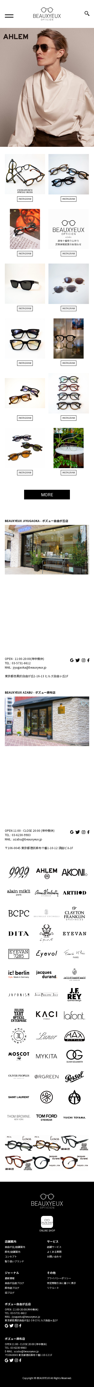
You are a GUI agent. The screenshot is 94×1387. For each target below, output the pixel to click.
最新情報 (9, 1278)
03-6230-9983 (21, 835)
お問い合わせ (54, 1256)
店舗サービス (54, 1247)
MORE (47, 494)
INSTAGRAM (25, 199)
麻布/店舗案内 (12, 1251)
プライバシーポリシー (59, 1278)
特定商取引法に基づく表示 (61, 1283)
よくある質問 (54, 1251)
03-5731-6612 (21, 663)
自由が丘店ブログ (14, 1283)
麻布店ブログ (12, 1288)
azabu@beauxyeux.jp (27, 839)
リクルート (53, 1288)
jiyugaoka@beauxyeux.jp (30, 667)
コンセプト (11, 1256)
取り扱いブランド (14, 1261)
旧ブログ (9, 1292)
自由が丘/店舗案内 (15, 1247)
